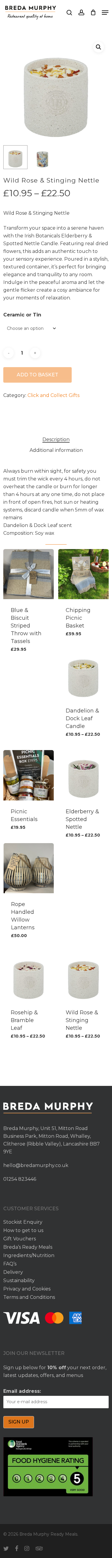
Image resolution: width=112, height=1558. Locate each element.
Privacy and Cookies (26, 1289)
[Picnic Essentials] (28, 775)
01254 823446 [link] (19, 1179)
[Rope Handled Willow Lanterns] (29, 868)
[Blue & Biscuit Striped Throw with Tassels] (28, 574)
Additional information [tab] (56, 450)
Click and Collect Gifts (53, 395)
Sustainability (19, 1280)
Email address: (22, 1391)
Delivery (13, 1272)
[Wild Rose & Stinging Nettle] (83, 976)
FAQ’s (9, 1264)
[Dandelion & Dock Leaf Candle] (83, 675)
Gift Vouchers (19, 1239)
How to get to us (23, 1230)
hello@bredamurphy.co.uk (35, 1165)
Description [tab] (56, 439)
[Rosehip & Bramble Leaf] (28, 976)
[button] (105, 13)
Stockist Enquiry (22, 1222)
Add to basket (37, 375)
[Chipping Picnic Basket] (83, 574)
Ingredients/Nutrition (28, 1255)
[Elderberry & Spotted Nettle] (83, 775)
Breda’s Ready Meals (27, 1247)
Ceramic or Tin (22, 315)
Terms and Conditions (29, 1297)
